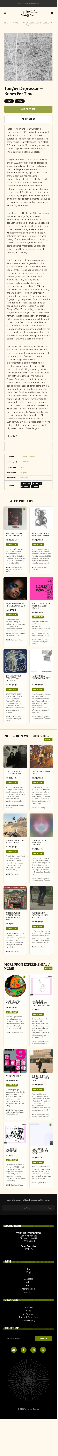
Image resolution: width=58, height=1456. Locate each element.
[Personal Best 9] (15, 1061)
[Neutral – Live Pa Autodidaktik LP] (15, 518)
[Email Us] (14, 1350)
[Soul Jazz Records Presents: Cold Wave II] (41, 588)
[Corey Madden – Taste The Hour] (15, 756)
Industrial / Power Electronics (40, 1116)
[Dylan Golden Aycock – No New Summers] (41, 898)
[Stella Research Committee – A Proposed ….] (15, 661)
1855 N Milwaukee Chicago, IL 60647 (28, 1237)
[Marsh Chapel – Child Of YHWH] (15, 986)
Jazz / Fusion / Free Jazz (39, 1044)
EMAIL (36, 487)
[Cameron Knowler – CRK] (41, 756)
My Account (28, 1314)
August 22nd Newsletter (28, 3)
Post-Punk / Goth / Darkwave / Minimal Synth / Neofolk (14, 569)
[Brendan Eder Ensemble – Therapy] (41, 825)
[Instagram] (33, 1350)
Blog (28, 1310)
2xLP (9, 101)
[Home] (28, 12)
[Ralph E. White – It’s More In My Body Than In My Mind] (15, 898)
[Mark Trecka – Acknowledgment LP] (41, 661)
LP (11, 540)
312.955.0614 (28, 1241)
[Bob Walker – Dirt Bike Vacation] (15, 825)
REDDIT (26, 487)
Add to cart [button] (12, 545)
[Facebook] (24, 1350)
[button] (7, 36)
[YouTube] (43, 1350)
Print (28, 1285)
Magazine (14, 1080)
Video (28, 1282)
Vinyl (15, 22)
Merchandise (28, 1289)
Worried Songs (25, 462)
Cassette (14, 778)
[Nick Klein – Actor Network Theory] (41, 518)
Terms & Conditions (28, 1317)
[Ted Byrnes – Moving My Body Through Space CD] (41, 986)
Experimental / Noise (28, 456)
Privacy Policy (28, 1320)
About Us (28, 1307)
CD (12, 924)
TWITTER (38, 483)
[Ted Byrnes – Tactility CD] (15, 1134)
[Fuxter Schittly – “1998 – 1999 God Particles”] (41, 1134)
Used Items (28, 1292)
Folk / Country (41, 808)
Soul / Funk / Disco (16, 640)
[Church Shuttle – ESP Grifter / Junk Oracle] (41, 1061)
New (22, 467)
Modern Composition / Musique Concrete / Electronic (41, 718)
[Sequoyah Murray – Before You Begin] (15, 588)
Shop (6, 22)
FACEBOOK (26, 483)
